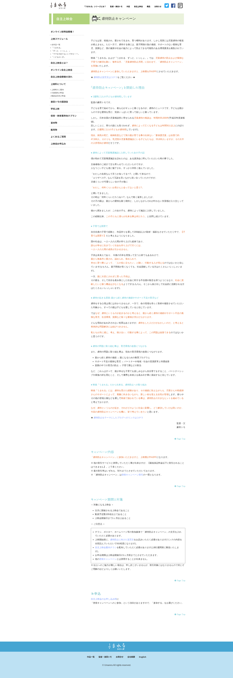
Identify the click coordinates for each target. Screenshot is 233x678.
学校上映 (55, 108)
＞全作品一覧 (55, 45)
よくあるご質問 (58, 136)
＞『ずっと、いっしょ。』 (60, 51)
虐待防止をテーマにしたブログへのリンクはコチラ (118, 417)
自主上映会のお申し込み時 (104, 599)
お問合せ (119, 656)
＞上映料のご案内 (57, 90)
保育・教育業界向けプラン (64, 115)
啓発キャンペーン (108, 559)
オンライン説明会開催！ (62, 31)
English (142, 656)
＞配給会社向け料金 (58, 96)
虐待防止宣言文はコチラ (105, 77)
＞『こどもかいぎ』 (58, 57)
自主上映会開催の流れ (61, 76)
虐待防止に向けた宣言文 (122, 539)
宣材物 (54, 122)
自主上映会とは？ (59, 62)
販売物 (54, 129)
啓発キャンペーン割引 (132, 475)
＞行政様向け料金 (57, 93)
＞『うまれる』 (56, 48)
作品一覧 (91, 656)
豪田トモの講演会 (59, 101)
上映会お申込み (58, 143)
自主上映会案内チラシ (106, 547)
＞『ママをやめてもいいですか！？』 (65, 54)
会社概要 (131, 656)
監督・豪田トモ (105, 656)
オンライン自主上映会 (61, 69)
